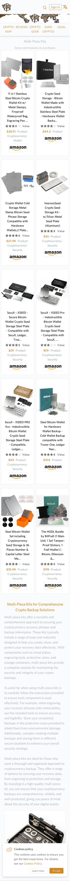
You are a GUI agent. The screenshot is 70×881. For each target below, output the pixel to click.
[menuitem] (55, 7)
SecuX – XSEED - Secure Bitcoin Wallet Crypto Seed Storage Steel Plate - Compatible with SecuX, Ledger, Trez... (17, 326)
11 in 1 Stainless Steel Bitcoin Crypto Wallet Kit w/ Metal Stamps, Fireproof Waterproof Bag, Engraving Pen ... (17, 107)
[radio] (6, 126)
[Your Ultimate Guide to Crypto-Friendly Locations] (8, 7)
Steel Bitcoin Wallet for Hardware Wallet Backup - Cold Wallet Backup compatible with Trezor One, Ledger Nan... (52, 435)
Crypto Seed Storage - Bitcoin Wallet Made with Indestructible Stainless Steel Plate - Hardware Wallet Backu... (52, 107)
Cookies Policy (33, 863)
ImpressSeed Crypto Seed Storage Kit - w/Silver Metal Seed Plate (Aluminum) (52, 214)
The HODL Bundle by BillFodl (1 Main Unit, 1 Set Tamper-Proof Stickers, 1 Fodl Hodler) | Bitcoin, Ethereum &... (52, 545)
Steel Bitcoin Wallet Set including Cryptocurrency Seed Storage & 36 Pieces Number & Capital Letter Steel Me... (17, 545)
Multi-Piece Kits (35, 41)
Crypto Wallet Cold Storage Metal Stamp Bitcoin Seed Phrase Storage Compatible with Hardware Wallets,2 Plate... (17, 216)
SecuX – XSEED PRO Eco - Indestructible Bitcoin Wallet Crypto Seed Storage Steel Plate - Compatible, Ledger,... (17, 435)
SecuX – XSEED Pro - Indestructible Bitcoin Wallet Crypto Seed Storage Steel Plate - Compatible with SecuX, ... (52, 326)
